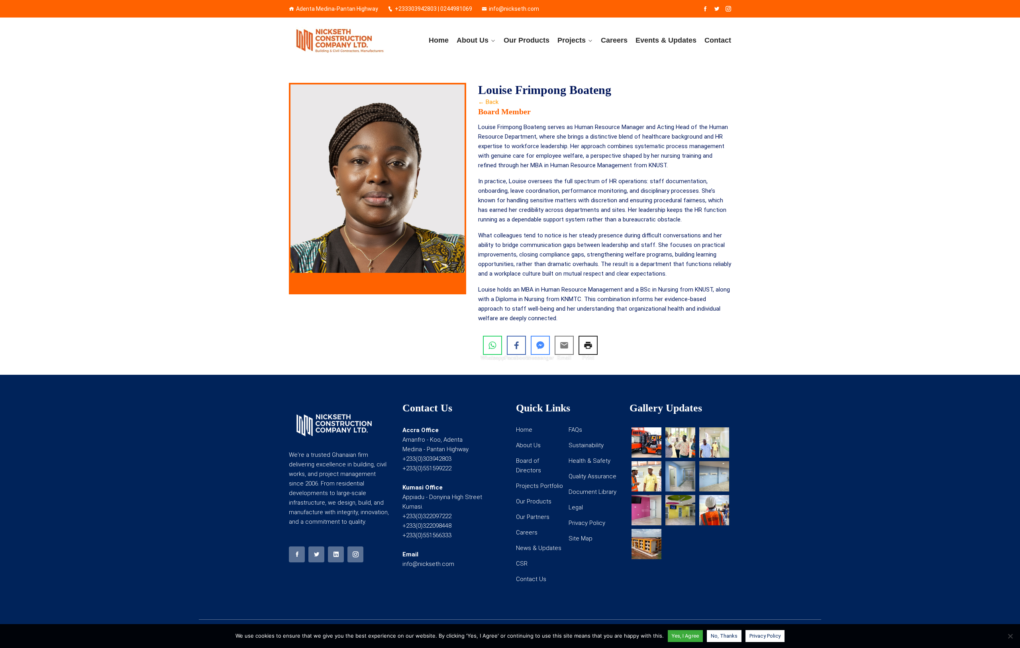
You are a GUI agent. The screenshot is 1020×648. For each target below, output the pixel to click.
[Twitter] (717, 8)
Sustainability (586, 445)
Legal (576, 507)
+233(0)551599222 (426, 468)
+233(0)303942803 (426, 458)
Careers (614, 40)
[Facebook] (705, 8)
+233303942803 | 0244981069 (433, 9)
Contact (717, 40)
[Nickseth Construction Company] (339, 40)
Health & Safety (589, 460)
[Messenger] (540, 345)
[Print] (588, 345)
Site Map (580, 538)
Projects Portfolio (539, 485)
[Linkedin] (336, 554)
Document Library (592, 491)
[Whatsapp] (492, 345)
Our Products (526, 40)
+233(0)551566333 (426, 535)
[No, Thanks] (1010, 636)
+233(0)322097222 (426, 516)
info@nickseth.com (514, 9)
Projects (571, 40)
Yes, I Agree (685, 636)
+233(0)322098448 (426, 525)
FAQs (575, 429)
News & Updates (538, 548)
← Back (488, 102)
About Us (472, 40)
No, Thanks (724, 636)
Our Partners (532, 517)
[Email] (564, 345)
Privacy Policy (587, 523)
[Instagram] (728, 8)
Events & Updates (666, 40)
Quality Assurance (592, 476)
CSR (522, 563)
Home (439, 40)
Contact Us (531, 579)
